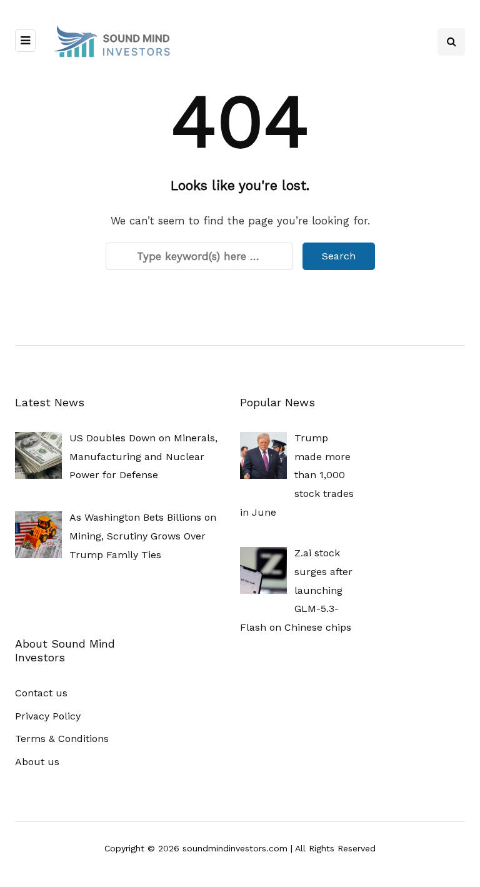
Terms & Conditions (62, 738)
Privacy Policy (48, 716)
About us (37, 762)
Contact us (41, 693)
